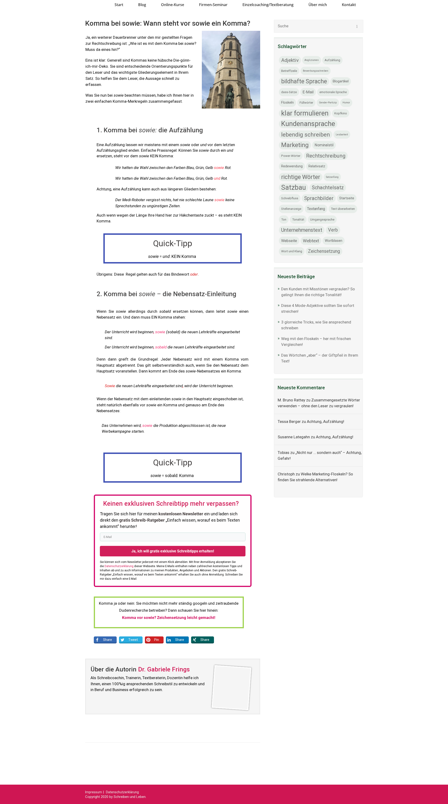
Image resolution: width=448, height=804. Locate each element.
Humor (346, 102)
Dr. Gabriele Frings (164, 669)
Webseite (289, 241)
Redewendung (292, 166)
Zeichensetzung (324, 251)
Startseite (346, 198)
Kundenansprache (308, 124)
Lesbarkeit (342, 134)
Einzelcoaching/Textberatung (268, 4)
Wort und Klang (291, 251)
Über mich (317, 4)
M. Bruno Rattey (291, 400)
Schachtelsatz (328, 187)
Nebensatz (106, 317)
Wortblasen (333, 241)
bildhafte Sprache (304, 81)
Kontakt (349, 4)
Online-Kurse (172, 4)
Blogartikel (341, 81)
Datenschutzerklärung (122, 792)
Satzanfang (332, 177)
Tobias (283, 452)
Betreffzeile (289, 71)
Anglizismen (311, 60)
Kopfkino (340, 113)
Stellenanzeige (291, 209)
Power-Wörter (290, 156)
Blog (142, 4)
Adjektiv (290, 60)
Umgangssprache (322, 219)
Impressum (93, 792)
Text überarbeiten (343, 209)
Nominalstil (324, 145)
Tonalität (298, 219)
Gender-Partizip (328, 102)
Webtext (311, 240)
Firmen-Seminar (213, 4)
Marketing (295, 144)
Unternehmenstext (301, 230)
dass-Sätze (289, 92)
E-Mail (308, 92)
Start (119, 4)
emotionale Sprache (333, 92)
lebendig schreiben (305, 134)
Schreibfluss (289, 198)
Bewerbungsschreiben (315, 70)
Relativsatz (316, 166)
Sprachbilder (318, 198)
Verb (333, 230)
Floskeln (287, 102)
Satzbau (293, 187)
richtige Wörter (300, 177)
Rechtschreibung (325, 156)
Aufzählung (332, 60)
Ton (283, 219)
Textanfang (316, 209)
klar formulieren (305, 113)
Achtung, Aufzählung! (325, 421)
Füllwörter (306, 102)
